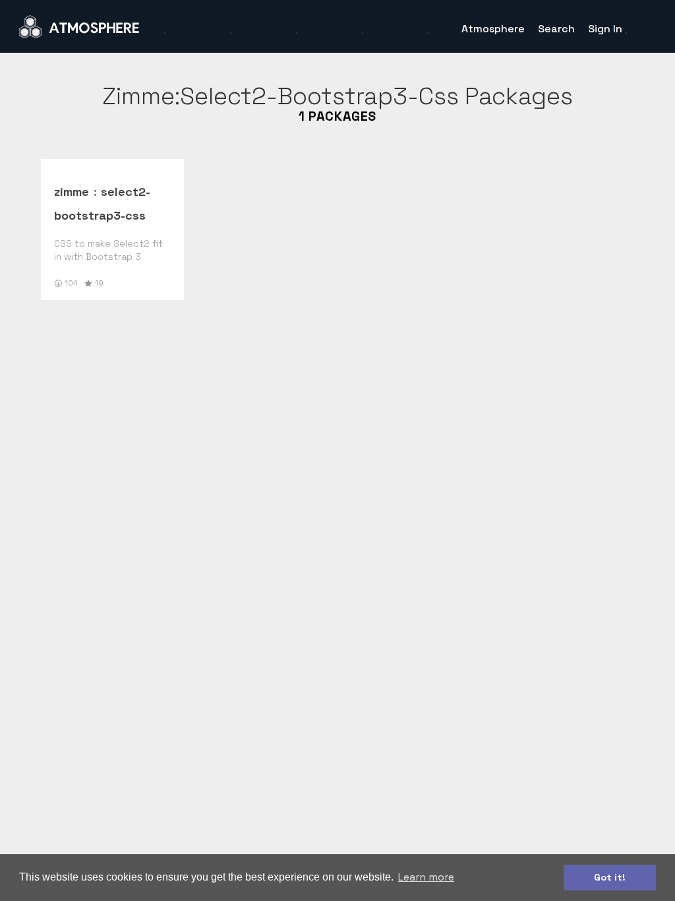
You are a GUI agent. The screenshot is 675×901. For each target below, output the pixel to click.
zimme (71, 191)
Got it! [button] (610, 877)
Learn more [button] (426, 877)
